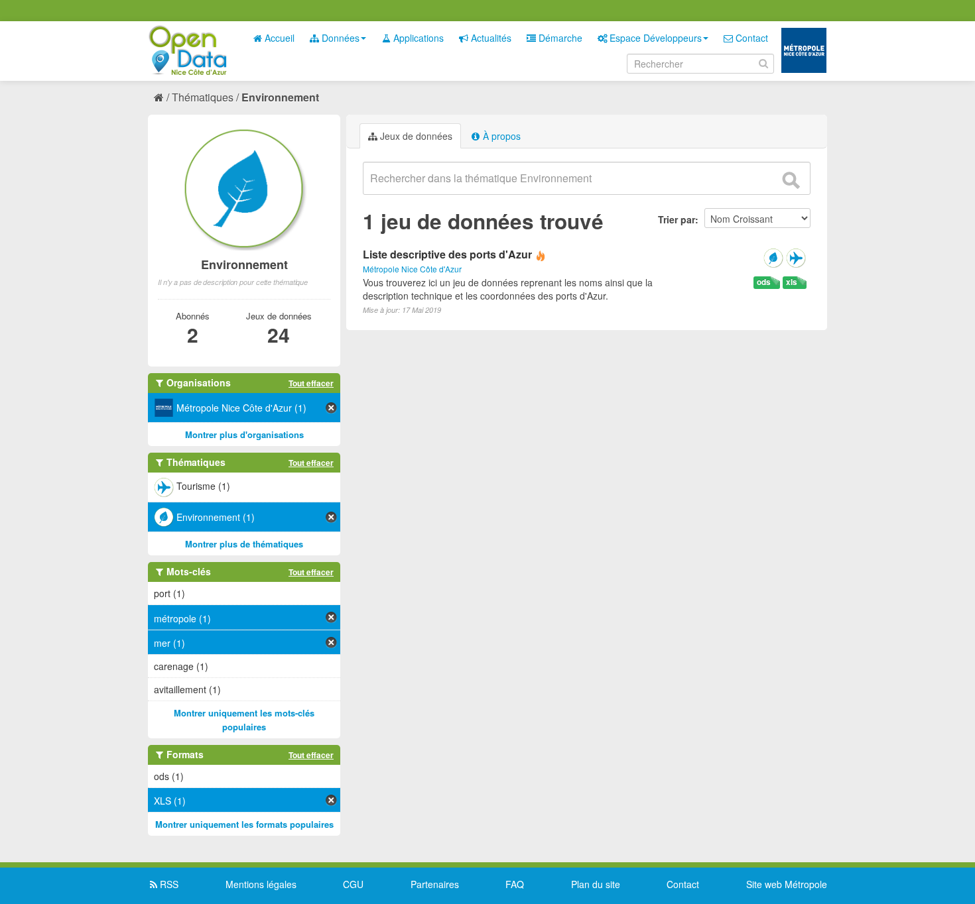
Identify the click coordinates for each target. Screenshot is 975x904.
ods (764, 282)
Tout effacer (311, 383)
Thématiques (202, 97)
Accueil (278, 37)
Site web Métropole (786, 884)
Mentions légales (261, 884)
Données (339, 37)
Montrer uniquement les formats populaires (244, 824)
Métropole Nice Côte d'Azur (412, 268)
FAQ (514, 884)
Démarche (559, 37)
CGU (353, 884)
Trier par (676, 219)
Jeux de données (414, 135)
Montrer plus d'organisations (244, 434)
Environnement (280, 97)
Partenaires (435, 884)
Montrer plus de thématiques (244, 543)
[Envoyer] (791, 180)
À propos (500, 135)
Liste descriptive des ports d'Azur (447, 254)
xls (791, 282)
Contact (750, 37)
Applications (417, 37)
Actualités (489, 37)
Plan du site (595, 884)
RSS (167, 884)
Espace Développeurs (654, 37)
